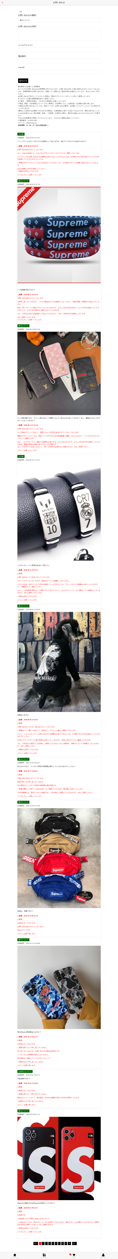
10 (69, 1243)
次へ (74, 1243)
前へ (35, 1243)
